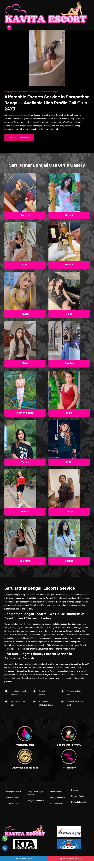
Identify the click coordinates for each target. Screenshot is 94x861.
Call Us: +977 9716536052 (19, 137)
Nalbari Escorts (56, 792)
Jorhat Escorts (12, 803)
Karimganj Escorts (13, 792)
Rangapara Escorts (36, 800)
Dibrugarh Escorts (57, 797)
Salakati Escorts (78, 796)
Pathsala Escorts (78, 802)
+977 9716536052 (25, 858)
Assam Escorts (12, 797)
